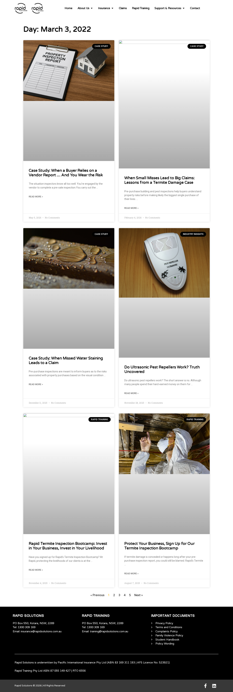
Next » (138, 595)
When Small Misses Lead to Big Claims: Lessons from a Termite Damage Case (159, 180)
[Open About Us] (91, 8)
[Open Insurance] (112, 8)
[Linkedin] (214, 685)
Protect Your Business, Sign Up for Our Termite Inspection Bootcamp (159, 545)
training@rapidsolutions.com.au (109, 631)
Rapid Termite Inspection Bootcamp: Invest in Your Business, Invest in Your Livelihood (68, 545)
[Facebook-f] (205, 685)
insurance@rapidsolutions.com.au (41, 631)
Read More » (36, 196)
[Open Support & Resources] (183, 8)
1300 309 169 (26, 627)
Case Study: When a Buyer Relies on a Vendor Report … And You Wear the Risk (66, 172)
